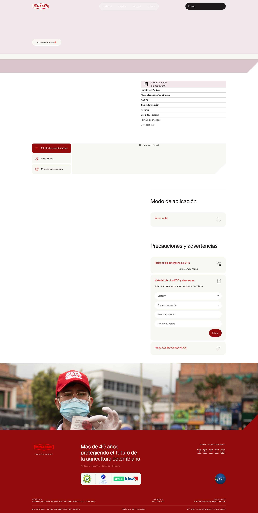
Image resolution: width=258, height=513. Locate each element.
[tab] (51, 148)
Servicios (136, 6)
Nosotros (122, 6)
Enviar (215, 333)
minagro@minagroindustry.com (210, 501)
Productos (107, 6)
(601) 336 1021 (158, 501)
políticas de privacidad (134, 509)
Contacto (151, 6)
